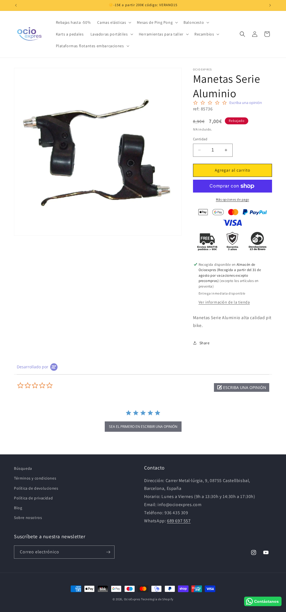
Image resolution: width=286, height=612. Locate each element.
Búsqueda (23, 468)
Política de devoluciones (36, 488)
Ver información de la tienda (224, 302)
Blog (18, 507)
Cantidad (200, 139)
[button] (114, 22)
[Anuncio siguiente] (270, 5)
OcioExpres (132, 599)
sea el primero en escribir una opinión (143, 426)
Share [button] (204, 342)
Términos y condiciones (35, 478)
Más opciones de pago (232, 199)
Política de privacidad (33, 497)
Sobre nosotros (28, 517)
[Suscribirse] (108, 552)
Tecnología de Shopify (157, 599)
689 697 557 (179, 521)
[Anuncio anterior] (16, 5)
